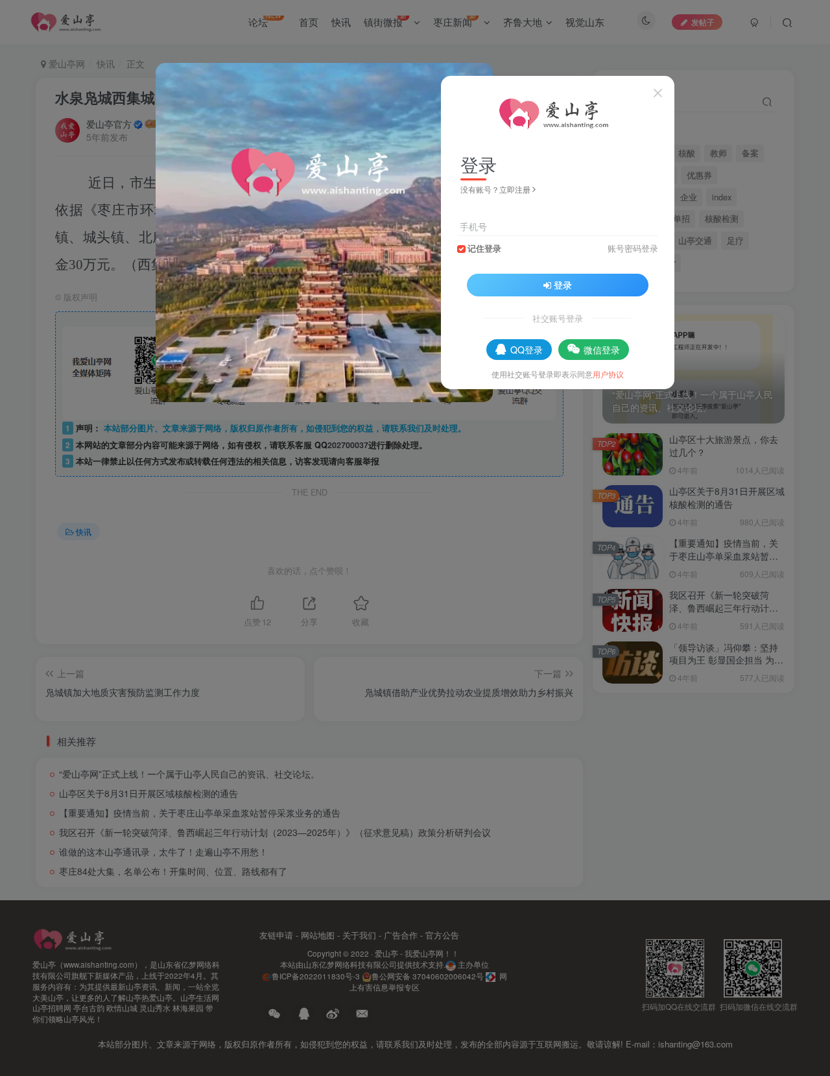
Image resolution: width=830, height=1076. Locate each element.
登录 (563, 284)
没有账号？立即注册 (495, 189)
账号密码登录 (633, 248)
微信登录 (602, 349)
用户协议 (608, 373)
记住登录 (484, 248)
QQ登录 (526, 349)
